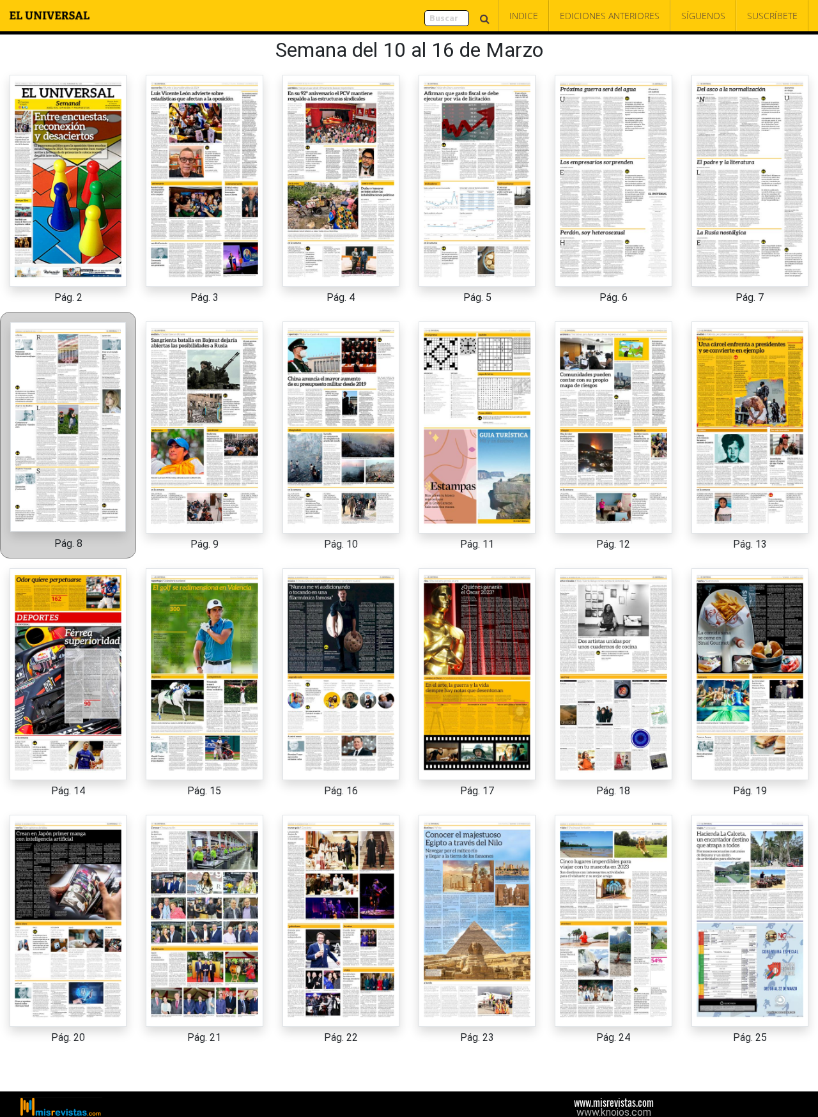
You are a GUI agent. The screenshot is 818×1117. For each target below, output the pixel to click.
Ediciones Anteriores (610, 16)
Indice (523, 16)
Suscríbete (772, 16)
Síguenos (703, 16)
